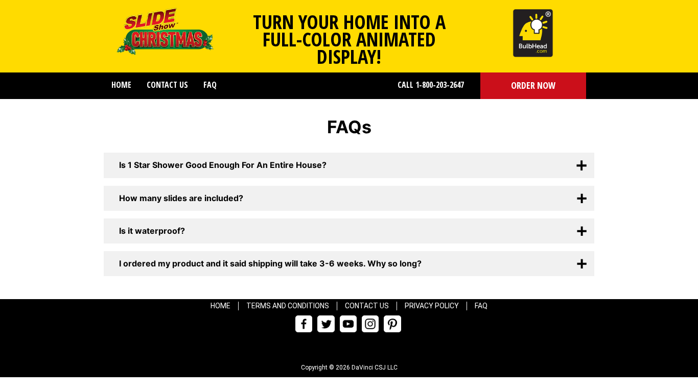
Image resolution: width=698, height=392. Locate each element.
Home (121, 84)
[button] (533, 85)
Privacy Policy (432, 306)
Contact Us (167, 84)
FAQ (210, 84)
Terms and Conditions (287, 306)
